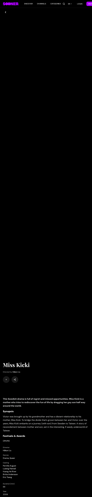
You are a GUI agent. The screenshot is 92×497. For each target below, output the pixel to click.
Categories (55, 4)
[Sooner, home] (10, 4)
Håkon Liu (16, 372)
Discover (28, 4)
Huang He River (9, 471)
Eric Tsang (7, 477)
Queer (12, 458)
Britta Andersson (10, 474)
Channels (41, 4)
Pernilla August (9, 466)
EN (69, 4)
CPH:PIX (6, 441)
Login (80, 4)
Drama (6, 458)
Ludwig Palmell (9, 468)
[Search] (64, 4)
